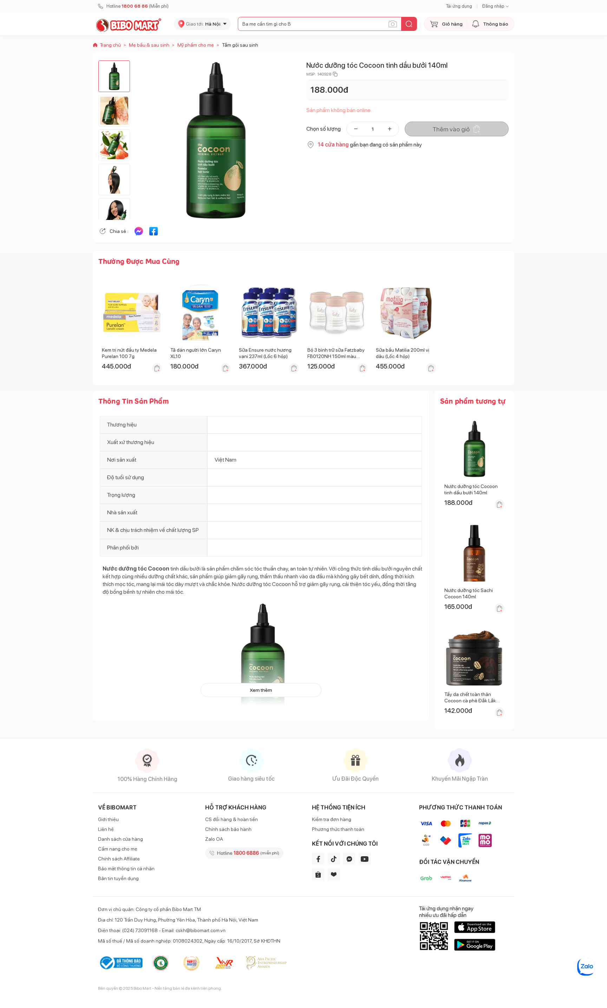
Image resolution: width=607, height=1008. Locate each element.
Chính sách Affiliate (119, 858)
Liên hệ (106, 829)
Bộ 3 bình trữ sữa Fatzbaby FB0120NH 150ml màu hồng (336, 356)
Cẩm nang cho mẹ (117, 849)
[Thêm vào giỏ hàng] (157, 368)
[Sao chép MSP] (335, 74)
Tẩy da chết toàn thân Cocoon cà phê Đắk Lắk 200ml (470, 700)
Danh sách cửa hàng (120, 839)
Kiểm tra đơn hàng (331, 819)
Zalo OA (214, 839)
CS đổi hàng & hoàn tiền (231, 819)
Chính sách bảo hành (228, 829)
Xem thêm (261, 690)
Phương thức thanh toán (338, 829)
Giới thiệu (108, 819)
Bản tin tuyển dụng (118, 878)
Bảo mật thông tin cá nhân (126, 868)
